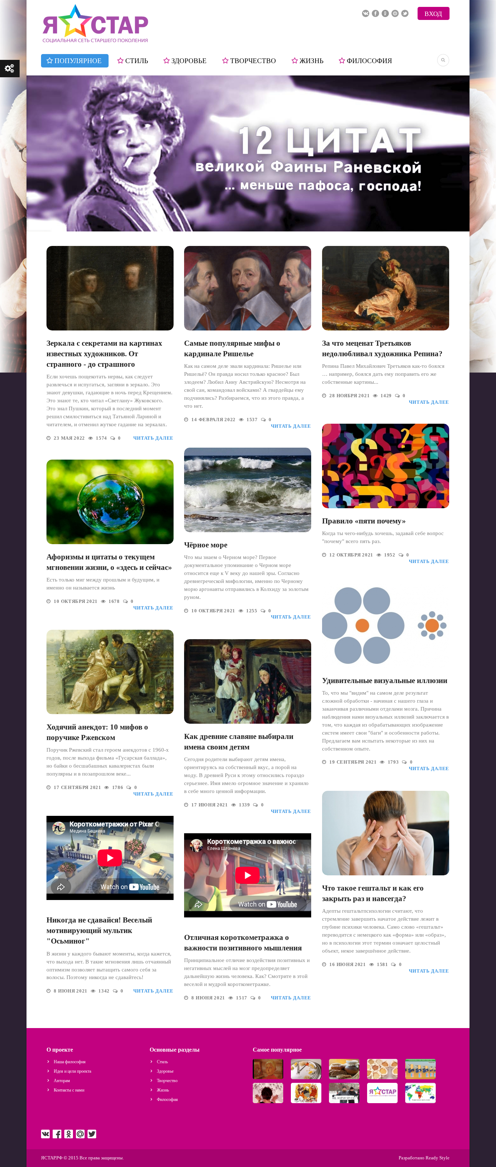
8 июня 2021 (71, 991)
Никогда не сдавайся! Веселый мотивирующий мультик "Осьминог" (99, 930)
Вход (433, 13)
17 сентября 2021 (78, 787)
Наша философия (70, 1062)
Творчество (253, 61)
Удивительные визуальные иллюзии (384, 680)
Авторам (62, 1080)
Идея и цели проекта (72, 1071)
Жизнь (312, 61)
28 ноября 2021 (350, 395)
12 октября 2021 (351, 555)
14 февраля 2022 (214, 419)
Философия (369, 61)
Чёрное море (205, 545)
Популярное (78, 61)
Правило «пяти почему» (364, 521)
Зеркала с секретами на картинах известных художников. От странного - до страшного (104, 354)
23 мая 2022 (70, 438)
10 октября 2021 (213, 610)
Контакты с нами (69, 1090)
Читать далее (153, 438)
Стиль (136, 61)
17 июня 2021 (210, 805)
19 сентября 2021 (353, 762)
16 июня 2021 (348, 964)
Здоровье (189, 61)
